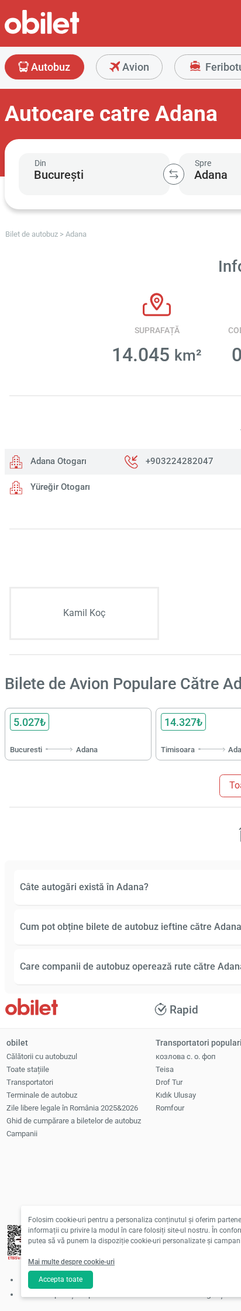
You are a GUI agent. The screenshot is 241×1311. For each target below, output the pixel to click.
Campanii (21, 1133)
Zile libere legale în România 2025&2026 (72, 1108)
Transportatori (29, 1082)
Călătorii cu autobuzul (41, 1056)
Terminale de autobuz (41, 1095)
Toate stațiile (27, 1069)
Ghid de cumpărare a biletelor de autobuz (73, 1120)
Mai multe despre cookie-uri (71, 1262)
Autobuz (49, 67)
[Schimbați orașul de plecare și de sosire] (173, 174)
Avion (134, 67)
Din (40, 163)
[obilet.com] (70, 32)
